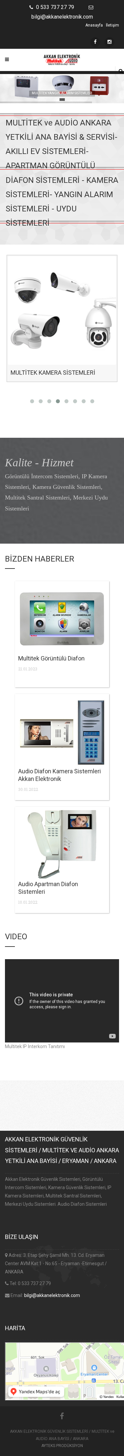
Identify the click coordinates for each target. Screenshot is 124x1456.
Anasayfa (94, 25)
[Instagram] (109, 42)
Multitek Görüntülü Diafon (51, 658)
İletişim (112, 25)
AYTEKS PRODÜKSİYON (62, 1445)
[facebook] (95, 42)
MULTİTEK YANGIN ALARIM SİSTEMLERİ (62, 93)
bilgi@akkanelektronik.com (52, 1295)
